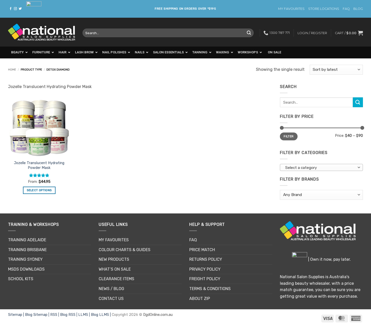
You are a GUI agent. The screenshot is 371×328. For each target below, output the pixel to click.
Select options (39, 190)
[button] (349, 32)
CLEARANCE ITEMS (116, 278)
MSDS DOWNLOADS (26, 269)
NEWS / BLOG (111, 288)
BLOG (358, 9)
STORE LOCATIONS (323, 9)
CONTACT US (111, 298)
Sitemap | (16, 315)
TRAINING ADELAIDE (27, 239)
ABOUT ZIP (199, 298)
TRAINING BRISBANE (27, 249)
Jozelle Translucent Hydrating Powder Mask (39, 165)
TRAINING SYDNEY (25, 259)
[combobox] (321, 167)
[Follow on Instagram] (15, 9)
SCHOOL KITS (20, 278)
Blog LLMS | (101, 315)
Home (12, 69)
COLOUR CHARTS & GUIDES (124, 249)
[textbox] (320, 167)
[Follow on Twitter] (20, 9)
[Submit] (249, 33)
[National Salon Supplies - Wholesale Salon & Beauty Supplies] (41, 32)
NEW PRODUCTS (114, 259)
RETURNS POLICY (205, 259)
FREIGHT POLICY (204, 278)
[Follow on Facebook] (10, 9)
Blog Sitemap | (37, 315)
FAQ (346, 9)
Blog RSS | (69, 315)
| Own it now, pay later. (329, 259)
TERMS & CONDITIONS (210, 288)
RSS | (55, 315)
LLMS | (84, 315)
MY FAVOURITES (291, 9)
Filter (289, 136)
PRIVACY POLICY (205, 269)
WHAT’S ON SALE (115, 269)
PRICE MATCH (202, 249)
